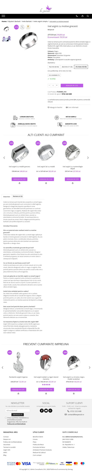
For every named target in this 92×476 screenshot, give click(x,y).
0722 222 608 (75, 411)
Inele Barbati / (27, 21)
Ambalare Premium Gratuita (42, 450)
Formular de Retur (39, 447)
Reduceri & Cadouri (39, 452)
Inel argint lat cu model (46, 167)
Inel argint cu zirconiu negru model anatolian (73, 378)
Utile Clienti (38, 432)
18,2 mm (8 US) (54, 67)
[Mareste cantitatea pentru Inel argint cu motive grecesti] (56, 85)
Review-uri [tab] (17, 196)
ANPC (5, 452)
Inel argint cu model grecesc (19, 167)
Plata (34, 442)
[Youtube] (46, 411)
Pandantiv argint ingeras (18, 377)
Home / (5, 21)
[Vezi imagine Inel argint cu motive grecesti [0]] (6, 29)
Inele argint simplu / (41, 21)
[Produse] (4, 16)
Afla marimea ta (54, 75)
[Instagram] (50, 411)
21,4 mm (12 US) (81, 67)
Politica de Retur (38, 445)
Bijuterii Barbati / (15, 21)
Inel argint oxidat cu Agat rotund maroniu (46, 378)
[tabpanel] (28, 40)
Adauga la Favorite (55, 107)
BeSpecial (51, 30)
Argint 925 (6, 450)
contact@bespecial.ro (75, 414)
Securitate (6, 445)
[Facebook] (42, 411)
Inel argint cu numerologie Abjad (73, 168)
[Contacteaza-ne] (76, 16)
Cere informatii (73, 107)
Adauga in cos (72, 85)
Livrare (35, 439)
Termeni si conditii (9, 447)
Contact (6, 437)
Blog (4, 455)
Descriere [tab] (6, 197)
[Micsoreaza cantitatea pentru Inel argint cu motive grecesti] (49, 85)
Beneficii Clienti (38, 437)
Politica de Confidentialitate (16, 424)
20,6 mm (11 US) (67, 67)
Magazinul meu (10, 432)
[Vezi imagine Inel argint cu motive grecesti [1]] (6, 38)
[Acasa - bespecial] (46, 9)
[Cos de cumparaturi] (82, 16)
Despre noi (7, 439)
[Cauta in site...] (87, 16)
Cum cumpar (37, 455)
